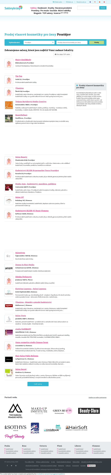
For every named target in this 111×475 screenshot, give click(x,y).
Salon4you (20, 253)
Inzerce (61, 13)
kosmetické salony (12, 451)
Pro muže (44, 10)
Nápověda (76, 462)
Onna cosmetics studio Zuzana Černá (31, 342)
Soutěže (53, 10)
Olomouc (96, 446)
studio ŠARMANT (23, 329)
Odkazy (68, 466)
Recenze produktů (63, 8)
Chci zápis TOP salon (63, 54)
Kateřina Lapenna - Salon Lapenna (30, 289)
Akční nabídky (64, 10)
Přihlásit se (69, 2)
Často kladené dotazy (64, 462)
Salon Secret (20, 369)
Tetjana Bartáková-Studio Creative (30, 102)
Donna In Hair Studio (24, 265)
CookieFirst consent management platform (51, 474)
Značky (51, 8)
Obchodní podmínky (32, 466)
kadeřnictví (9, 449)
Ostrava (43, 446)
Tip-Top (18, 76)
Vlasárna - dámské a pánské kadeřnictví (33, 302)
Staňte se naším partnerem (97, 397)
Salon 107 (19, 197)
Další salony (38, 384)
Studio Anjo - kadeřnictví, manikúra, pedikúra (35, 184)
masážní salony (11, 453)
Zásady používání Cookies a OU (91, 462)
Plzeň (59, 446)
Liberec (78, 446)
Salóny (33, 8)
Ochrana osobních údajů (48, 466)
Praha (7, 446)
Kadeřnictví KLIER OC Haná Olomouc (32, 211)
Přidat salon (58, 2)
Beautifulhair (21, 115)
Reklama (61, 466)
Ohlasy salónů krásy (42, 462)
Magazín (38, 13)
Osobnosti (42, 8)
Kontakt (83, 466)
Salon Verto (20, 316)
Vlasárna (19, 88)
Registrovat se (81, 2)
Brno (24, 446)
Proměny (35, 10)
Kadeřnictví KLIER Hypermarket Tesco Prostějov (37, 170)
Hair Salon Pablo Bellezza (26, 356)
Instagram (75, 466)
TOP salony (47, 13)
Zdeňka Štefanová (23, 277)
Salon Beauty (21, 157)
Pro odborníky (29, 462)
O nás (53, 462)
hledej (96, 42)
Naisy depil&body (23, 60)
